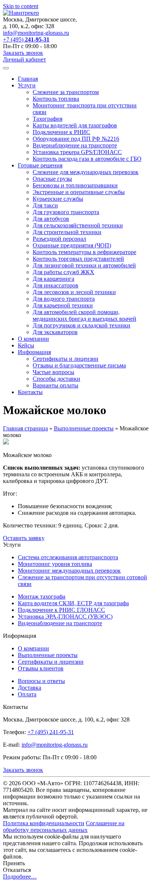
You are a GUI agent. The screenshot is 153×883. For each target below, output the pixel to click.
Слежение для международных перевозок (86, 172)
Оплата (27, 694)
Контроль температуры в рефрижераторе (84, 252)
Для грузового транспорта (66, 212)
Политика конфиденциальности (43, 823)
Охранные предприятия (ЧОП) (72, 245)
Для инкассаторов (55, 285)
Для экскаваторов (55, 332)
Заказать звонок (23, 53)
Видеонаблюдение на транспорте (75, 145)
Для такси (45, 205)
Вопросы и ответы (41, 681)
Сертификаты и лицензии (65, 359)
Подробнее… (20, 876)
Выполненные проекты (84, 428)
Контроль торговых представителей (78, 259)
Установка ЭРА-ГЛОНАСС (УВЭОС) (65, 616)
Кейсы (26, 345)
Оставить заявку (24, 538)
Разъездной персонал (59, 239)
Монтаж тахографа (41, 596)
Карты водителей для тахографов (75, 125)
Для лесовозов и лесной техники (74, 292)
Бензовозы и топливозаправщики (75, 185)
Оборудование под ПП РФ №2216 (76, 139)
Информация (34, 352)
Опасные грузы (52, 179)
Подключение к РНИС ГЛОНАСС (61, 610)
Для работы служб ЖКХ (63, 272)
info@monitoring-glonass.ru (36, 33)
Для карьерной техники (63, 305)
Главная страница (25, 428)
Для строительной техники (67, 232)
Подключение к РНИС (61, 132)
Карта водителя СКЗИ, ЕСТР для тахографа (73, 603)
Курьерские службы (58, 199)
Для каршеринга (53, 279)
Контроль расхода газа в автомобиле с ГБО (87, 159)
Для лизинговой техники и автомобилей (84, 265)
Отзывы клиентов (41, 668)
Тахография (47, 119)
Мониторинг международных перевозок (69, 570)
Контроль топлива (56, 99)
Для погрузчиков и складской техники (81, 325)
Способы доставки (56, 379)
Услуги (27, 85)
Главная (28, 79)
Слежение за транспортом (66, 92)
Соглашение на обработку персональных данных (63, 826)
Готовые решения (40, 165)
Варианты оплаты (55, 385)
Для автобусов (51, 219)
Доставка (29, 687)
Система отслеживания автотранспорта (68, 557)
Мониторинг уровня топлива (55, 564)
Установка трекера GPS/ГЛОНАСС (77, 152)
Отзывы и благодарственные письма (79, 365)
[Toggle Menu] (6, 68)
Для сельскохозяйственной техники (78, 225)
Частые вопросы (53, 372)
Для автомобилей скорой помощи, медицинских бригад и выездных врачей (84, 315)
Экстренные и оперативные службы (79, 192)
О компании (33, 339)
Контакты (30, 392)
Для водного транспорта (64, 299)
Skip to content (20, 6)
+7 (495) (26, 39)
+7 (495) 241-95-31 (50, 732)
